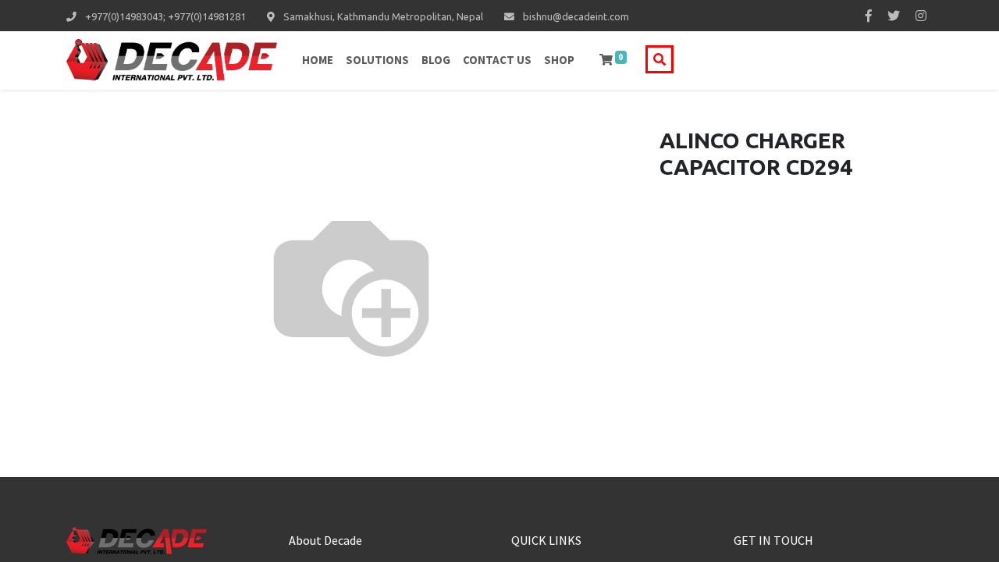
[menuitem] (318, 60)
